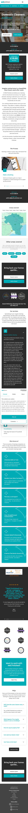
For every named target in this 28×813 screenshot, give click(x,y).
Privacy (14, 799)
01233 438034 (14, 46)
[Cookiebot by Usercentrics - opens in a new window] (20, 390)
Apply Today (14, 679)
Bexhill (4, 253)
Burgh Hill (11, 253)
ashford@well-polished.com (14, 50)
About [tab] (22, 394)
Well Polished (15, 788)
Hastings (18, 253)
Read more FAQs (14, 749)
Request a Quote (14, 73)
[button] (14, 332)
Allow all (14, 417)
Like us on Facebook (15, 804)
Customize (13, 421)
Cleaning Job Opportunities (14, 790)
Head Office (14, 796)
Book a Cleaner (14, 78)
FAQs (14, 793)
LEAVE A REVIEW (14, 575)
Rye (24, 253)
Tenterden (14, 256)
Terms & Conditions (14, 797)
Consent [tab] (5, 394)
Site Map (14, 794)
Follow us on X (15, 806)
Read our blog (15, 809)
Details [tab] (14, 394)
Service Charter (14, 791)
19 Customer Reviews (17, 573)
